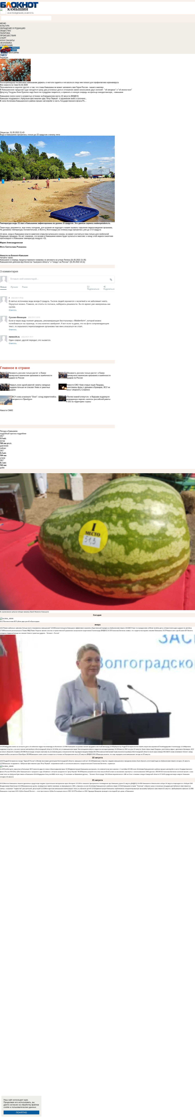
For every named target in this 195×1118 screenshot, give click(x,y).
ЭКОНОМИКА (6, 43)
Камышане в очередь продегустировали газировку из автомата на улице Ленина (35, 260)
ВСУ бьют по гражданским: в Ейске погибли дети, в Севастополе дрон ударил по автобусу (160, 628)
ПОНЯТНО (21, 1112)
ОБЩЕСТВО (5, 31)
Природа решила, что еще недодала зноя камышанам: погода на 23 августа (123, 754)
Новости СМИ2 (6, 410)
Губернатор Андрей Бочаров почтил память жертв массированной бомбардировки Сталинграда (146, 746)
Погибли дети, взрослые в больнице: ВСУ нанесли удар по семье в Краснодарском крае (35, 769)
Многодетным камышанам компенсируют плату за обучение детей (68, 788)
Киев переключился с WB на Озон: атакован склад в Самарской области (134, 774)
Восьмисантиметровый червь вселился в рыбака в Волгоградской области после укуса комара (130, 752)
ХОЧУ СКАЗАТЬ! (7, 40)
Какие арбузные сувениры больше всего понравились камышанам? (27, 628)
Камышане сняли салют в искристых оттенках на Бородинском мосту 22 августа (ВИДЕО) (62, 754)
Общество (4, 132)
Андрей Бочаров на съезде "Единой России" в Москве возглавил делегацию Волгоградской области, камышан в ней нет (46, 761)
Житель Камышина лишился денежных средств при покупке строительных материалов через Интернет (40, 783)
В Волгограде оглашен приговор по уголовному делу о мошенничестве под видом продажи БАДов (59, 752)
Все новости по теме (9, 85)
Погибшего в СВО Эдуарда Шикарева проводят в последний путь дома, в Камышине (104, 791)
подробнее (21, 434)
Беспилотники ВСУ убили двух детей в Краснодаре (21, 621)
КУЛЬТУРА (4, 26)
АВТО (14, 50)
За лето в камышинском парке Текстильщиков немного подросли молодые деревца (85, 749)
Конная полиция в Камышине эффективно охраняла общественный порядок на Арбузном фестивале (90, 628)
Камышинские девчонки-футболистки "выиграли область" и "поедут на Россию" (34, 262)
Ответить (12, 310)
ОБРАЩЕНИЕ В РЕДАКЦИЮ (12, 28)
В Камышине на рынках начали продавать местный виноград (88, 746)
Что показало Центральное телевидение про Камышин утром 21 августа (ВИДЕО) (108, 783)
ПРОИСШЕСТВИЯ (8, 36)
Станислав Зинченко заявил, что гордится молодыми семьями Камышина (136, 630)
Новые (3, 287)
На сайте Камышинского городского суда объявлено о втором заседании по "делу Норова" (45, 771)
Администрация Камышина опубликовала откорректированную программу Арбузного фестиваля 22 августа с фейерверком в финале (141, 788)
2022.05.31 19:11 (27, 337)
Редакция (4, 57)
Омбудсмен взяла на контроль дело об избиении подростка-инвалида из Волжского (33, 746)
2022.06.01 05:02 (17, 298)
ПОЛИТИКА (5, 33)
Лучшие (14, 287)
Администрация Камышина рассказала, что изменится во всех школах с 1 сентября (98, 769)
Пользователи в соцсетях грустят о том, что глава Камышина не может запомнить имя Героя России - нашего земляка (51, 87)
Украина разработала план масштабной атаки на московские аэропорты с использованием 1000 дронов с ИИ (120, 771)
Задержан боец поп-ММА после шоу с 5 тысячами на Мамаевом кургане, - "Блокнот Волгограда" (71, 774)
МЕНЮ (3, 23)
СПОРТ (3, 38)
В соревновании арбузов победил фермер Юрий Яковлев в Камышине (24, 612)
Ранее (25, 287)
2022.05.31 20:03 (34, 317)
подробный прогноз (8, 434)
